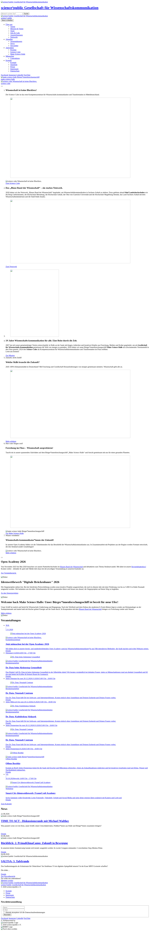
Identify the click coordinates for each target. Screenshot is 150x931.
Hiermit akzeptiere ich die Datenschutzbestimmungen (25, 912)
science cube (5, 83)
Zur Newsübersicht (8, 876)
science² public (6, 18)
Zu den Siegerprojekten (9, 593)
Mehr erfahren (6, 613)
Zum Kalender (6, 804)
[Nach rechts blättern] (2, 557)
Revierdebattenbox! (138, 567)
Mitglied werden (7, 881)
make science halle (8, 79)
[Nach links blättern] (2, 86)
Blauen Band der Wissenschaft (71, 567)
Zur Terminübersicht (9, 573)
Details (3, 834)
